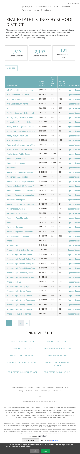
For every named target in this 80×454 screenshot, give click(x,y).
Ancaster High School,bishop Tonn (21, 268)
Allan (9, 222)
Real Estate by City (22, 348)
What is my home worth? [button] (32, 10)
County (38, 387)
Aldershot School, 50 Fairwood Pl (20, 186)
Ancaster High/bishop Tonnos (19, 313)
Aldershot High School (16, 163)
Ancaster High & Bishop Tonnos (20, 249)
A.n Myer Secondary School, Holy (21, 112)
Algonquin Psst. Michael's (17, 217)
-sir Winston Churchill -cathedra (20, 90)
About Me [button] (66, 6)
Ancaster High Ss (14, 281)
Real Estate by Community (22, 355)
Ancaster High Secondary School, (21, 277)
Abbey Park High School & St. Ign (21, 131)
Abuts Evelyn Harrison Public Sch (21, 144)
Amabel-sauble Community (18, 236)
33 (27, 323)
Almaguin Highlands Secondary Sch (20, 231)
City (43, 387)
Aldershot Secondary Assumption (20, 195)
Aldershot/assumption (16, 208)
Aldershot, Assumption (16, 199)
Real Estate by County (57, 341)
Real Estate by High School (57, 372)
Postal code (50, 387)
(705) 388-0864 (73, 3)
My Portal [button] (47, 10)
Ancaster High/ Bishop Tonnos (19, 309)
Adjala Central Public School (18, 154)
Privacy (21, 391)
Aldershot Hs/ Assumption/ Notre (20, 181)
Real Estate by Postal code (57, 348)
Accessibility (28, 391)
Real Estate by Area (57, 355)
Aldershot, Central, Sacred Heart (20, 204)
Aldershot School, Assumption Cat (21, 190)
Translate (55, 440)
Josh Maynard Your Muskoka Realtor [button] (36, 6)
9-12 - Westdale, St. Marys (18, 94)
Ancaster (10, 240)
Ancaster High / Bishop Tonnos (19, 254)
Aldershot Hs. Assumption (17, 176)
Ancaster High (12, 245)
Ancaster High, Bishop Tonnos (19, 295)
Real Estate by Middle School (22, 372)
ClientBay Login (45, 391)
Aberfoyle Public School (16, 140)
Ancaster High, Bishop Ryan (18, 286)
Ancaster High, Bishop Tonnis (19, 291)
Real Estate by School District (22, 362)
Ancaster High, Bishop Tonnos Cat (21, 300)
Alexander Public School (17, 213)
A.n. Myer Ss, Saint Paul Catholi (20, 117)
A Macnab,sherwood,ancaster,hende (21, 108)
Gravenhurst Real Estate (19, 387)
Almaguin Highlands (15, 227)
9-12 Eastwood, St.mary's (17, 103)
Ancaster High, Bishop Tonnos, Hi (21, 304)
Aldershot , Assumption (16, 158)
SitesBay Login (57, 391)
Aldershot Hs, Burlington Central (20, 172)
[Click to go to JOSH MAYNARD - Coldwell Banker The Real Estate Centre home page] (11, 5)
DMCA (37, 391)
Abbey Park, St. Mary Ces (17, 135)
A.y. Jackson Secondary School (20, 122)
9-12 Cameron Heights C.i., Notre (20, 99)
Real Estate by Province (22, 341)
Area (66, 387)
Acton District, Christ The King (19, 149)
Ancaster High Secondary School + (20, 272)
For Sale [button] (57, 6)
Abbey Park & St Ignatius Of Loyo (20, 126)
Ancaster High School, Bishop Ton (21, 263)
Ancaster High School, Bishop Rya (21, 259)
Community (59, 387)
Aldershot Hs (12, 167)
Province (30, 387)
